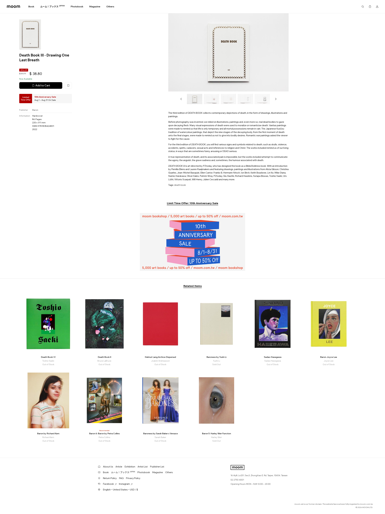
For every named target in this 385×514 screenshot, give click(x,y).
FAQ (121, 478)
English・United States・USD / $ (120, 489)
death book (180, 185)
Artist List (143, 466)
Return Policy (110, 478)
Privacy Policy (133, 478)
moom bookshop (13, 7)
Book (31, 6)
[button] (181, 99)
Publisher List (157, 466)
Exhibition (130, 466)
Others (110, 6)
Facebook (108, 483)
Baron (35, 110)
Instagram (124, 483)
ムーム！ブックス (52, 6)
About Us (108, 466)
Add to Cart (42, 85)
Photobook (77, 6)
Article (119, 466)
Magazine (94, 6)
